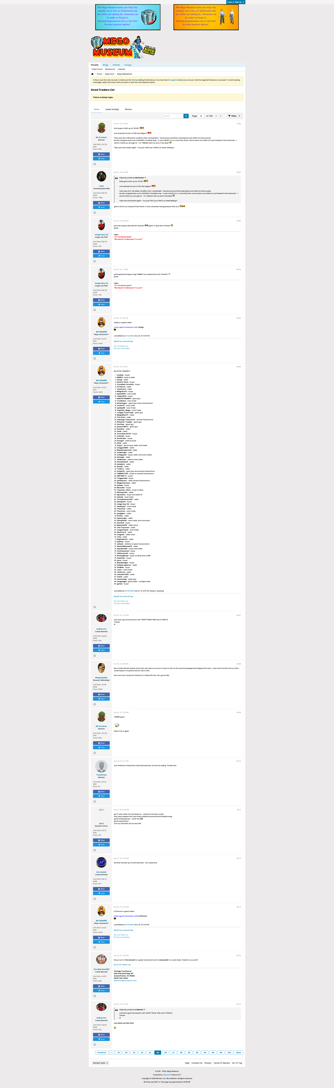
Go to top (237, 1063)
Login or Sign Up (234, 2)
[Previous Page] (216, 116)
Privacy (208, 1063)
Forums (95, 65)
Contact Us (197, 1063)
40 (205, 1052)
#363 (239, 221)
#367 (238, 615)
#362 (239, 172)
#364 (238, 269)
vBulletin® (167, 1075)
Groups (128, 65)
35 (197, 1052)
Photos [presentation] (128, 109)
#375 (238, 1004)
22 (134, 1052)
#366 (238, 367)
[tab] (96, 109)
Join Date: (97, 144)
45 (213, 1052)
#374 (238, 955)
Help (187, 1063)
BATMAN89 (129, 336)
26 (165, 1052)
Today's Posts (97, 69)
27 (173, 1052)
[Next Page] (220, 116)
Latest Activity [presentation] (112, 109)
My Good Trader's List (122, 965)
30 (189, 1052)
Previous (101, 1052)
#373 (239, 907)
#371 (239, 810)
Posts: (95, 149)
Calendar (121, 69)
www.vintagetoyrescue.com (125, 980)
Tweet (103, 158)
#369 (238, 712)
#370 (238, 761)
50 (221, 1052)
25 (158, 1052)
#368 (239, 664)
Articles (116, 65)
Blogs (105, 65)
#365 (238, 318)
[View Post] (145, 178)
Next (238, 1052)
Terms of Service (222, 1063)
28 (181, 1052)
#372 (239, 858)
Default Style (99, 1063)
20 (126, 1052)
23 (142, 1052)
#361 (239, 124)
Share (103, 154)
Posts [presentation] (96, 109)
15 (119, 1052)
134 (229, 1052)
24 (150, 1052)
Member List (110, 69)
